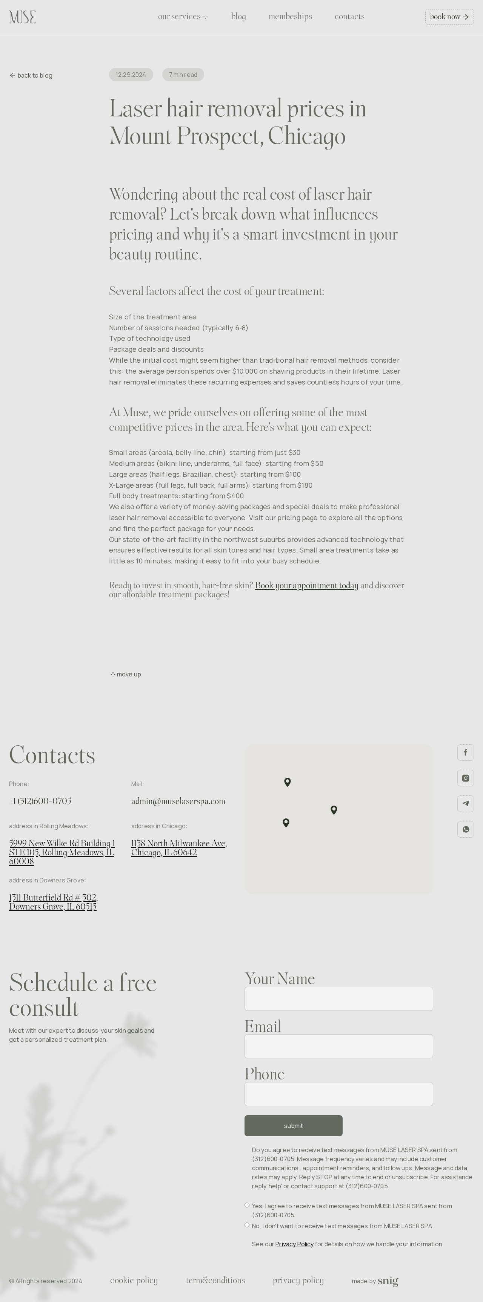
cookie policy (134, 1280)
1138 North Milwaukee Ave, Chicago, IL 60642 (179, 849)
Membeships (290, 16)
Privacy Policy (294, 1244)
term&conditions (215, 1280)
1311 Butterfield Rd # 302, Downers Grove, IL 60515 (53, 903)
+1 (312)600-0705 (40, 801)
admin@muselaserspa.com (178, 801)
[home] (22, 17)
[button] (183, 17)
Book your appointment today (306, 586)
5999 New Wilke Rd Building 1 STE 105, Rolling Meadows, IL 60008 (62, 853)
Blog (238, 16)
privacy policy (298, 1280)
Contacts (350, 16)
